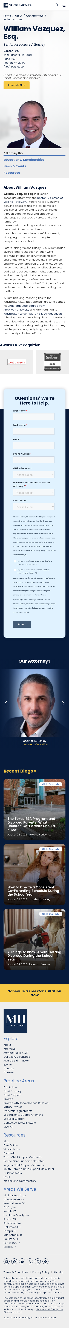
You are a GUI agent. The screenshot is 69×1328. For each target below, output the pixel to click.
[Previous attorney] (6, 703)
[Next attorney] (63, 703)
